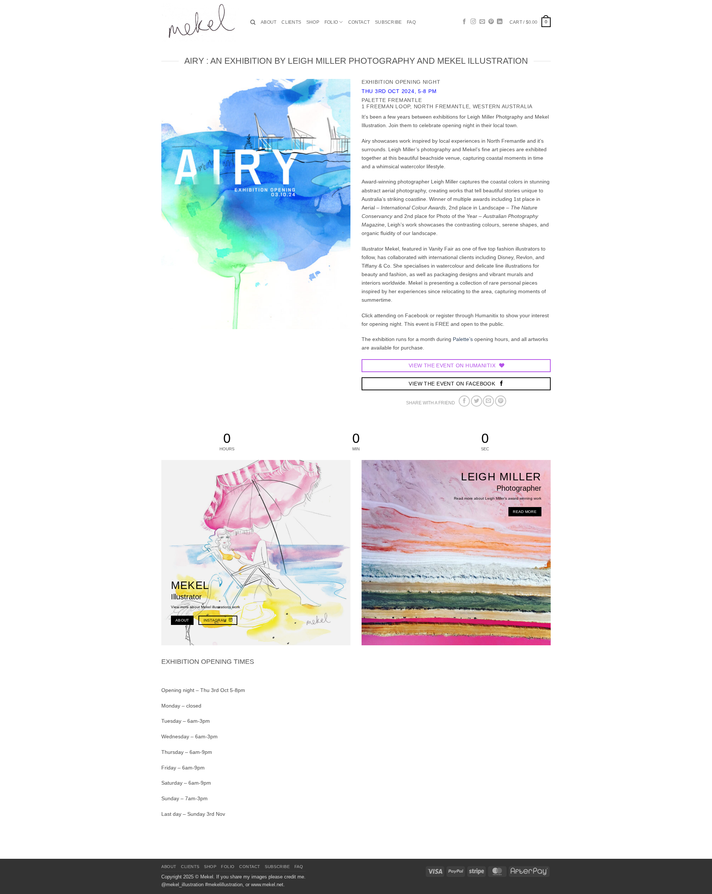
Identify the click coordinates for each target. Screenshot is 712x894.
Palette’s (463, 339)
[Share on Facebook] (464, 401)
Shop (312, 22)
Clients (291, 22)
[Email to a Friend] (488, 401)
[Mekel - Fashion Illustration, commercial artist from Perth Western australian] (200, 22)
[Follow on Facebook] (464, 22)
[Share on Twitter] (476, 401)
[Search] (253, 22)
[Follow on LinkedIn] (499, 22)
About (268, 22)
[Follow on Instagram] (473, 22)
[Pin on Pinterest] (500, 401)
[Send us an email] (482, 22)
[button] (530, 22)
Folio (331, 22)
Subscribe (388, 22)
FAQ (411, 22)
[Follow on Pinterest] (491, 22)
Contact (359, 22)
